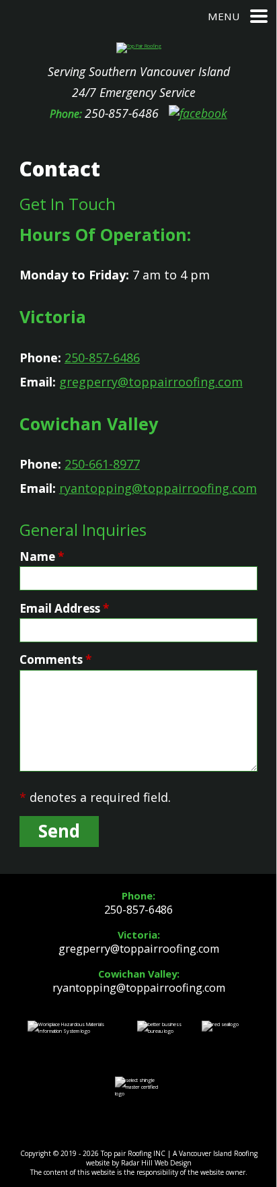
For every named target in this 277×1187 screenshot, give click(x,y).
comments (55, 659)
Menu (223, 16)
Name (41, 556)
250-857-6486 (122, 113)
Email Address (64, 608)
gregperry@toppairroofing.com (151, 382)
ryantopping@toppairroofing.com (158, 488)
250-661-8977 (102, 464)
